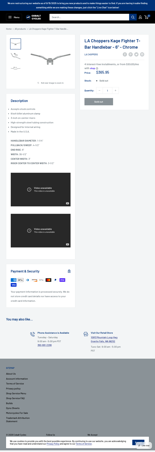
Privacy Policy (53, 443)
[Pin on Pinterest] (131, 54)
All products (20, 29)
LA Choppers (91, 54)
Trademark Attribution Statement (18, 419)
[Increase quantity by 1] (115, 90)
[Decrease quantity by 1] (99, 90)
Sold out (98, 101)
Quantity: (89, 90)
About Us (11, 373)
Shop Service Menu (16, 393)
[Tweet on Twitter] (136, 54)
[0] (146, 17)
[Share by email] (142, 54)
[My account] (140, 17)
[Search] (133, 17)
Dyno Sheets (13, 408)
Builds (9, 403)
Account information (17, 378)
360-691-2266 (45, 345)
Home (9, 29)
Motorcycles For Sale (17, 412)
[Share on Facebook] (125, 54)
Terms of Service (15, 383)
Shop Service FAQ (15, 398)
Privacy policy (13, 388)
